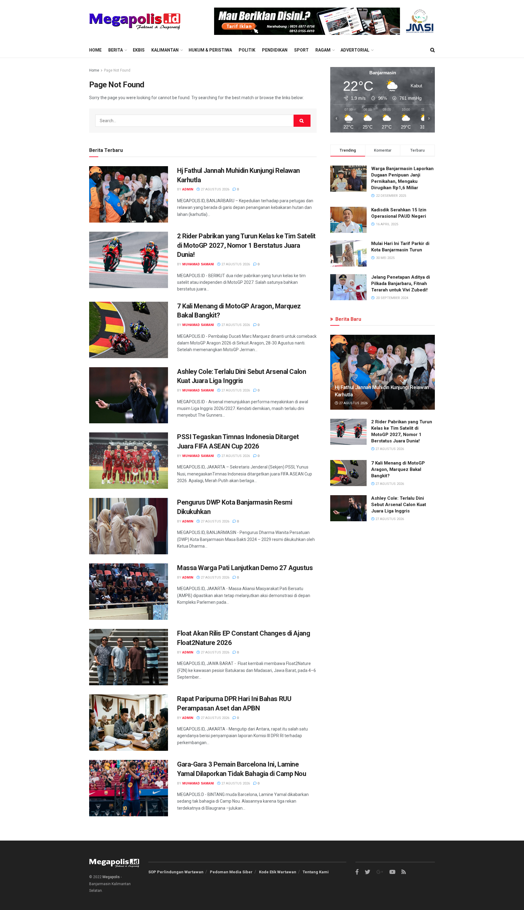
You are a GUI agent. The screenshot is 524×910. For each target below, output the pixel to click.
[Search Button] (302, 121)
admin (187, 189)
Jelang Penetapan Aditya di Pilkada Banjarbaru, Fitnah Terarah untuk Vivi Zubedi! (400, 283)
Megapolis (111, 877)
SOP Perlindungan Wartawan (175, 872)
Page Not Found (117, 70)
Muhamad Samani (198, 264)
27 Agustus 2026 (214, 189)
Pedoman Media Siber (231, 872)
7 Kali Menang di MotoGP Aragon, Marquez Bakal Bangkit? (398, 469)
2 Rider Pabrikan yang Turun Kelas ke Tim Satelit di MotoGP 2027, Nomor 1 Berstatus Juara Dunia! (246, 245)
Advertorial (355, 50)
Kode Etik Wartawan (277, 872)
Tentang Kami (316, 872)
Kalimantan (165, 50)
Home (95, 50)
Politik (247, 50)
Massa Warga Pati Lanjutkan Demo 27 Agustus (245, 568)
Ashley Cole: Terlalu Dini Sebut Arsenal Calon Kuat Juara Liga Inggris (398, 504)
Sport (301, 50)
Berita (115, 50)
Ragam (323, 50)
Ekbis (139, 50)
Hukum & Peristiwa (210, 50)
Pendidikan (274, 50)
